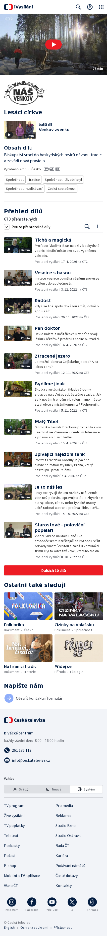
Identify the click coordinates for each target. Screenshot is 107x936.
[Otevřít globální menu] (101, 7)
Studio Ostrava (68, 835)
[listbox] (53, 789)
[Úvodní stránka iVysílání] (18, 7)
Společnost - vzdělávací (24, 188)
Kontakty (63, 885)
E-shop (10, 865)
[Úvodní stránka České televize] (25, 720)
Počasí (9, 855)
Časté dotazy (66, 875)
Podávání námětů (70, 865)
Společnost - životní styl (63, 179)
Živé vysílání (14, 815)
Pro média (64, 805)
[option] (20, 789)
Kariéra (61, 855)
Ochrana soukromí (34, 927)
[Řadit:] (99, 226)
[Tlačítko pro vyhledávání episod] (87, 226)
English (9, 927)
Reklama (63, 815)
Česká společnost (61, 188)
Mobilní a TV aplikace (22, 875)
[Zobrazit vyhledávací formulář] (78, 7)
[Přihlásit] (90, 7)
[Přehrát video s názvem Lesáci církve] (53, 45)
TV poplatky (14, 825)
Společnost (15, 179)
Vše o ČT (11, 885)
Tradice (34, 179)
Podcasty (12, 845)
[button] (53, 44)
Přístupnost (63, 927)
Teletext (11, 835)
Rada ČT (62, 845)
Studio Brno (65, 825)
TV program (14, 805)
